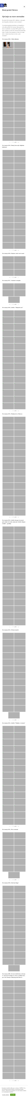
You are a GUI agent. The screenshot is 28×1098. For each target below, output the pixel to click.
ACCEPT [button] (13, 1094)
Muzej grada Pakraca (10, 10)
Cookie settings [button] (5, 1094)
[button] (2, 5)
